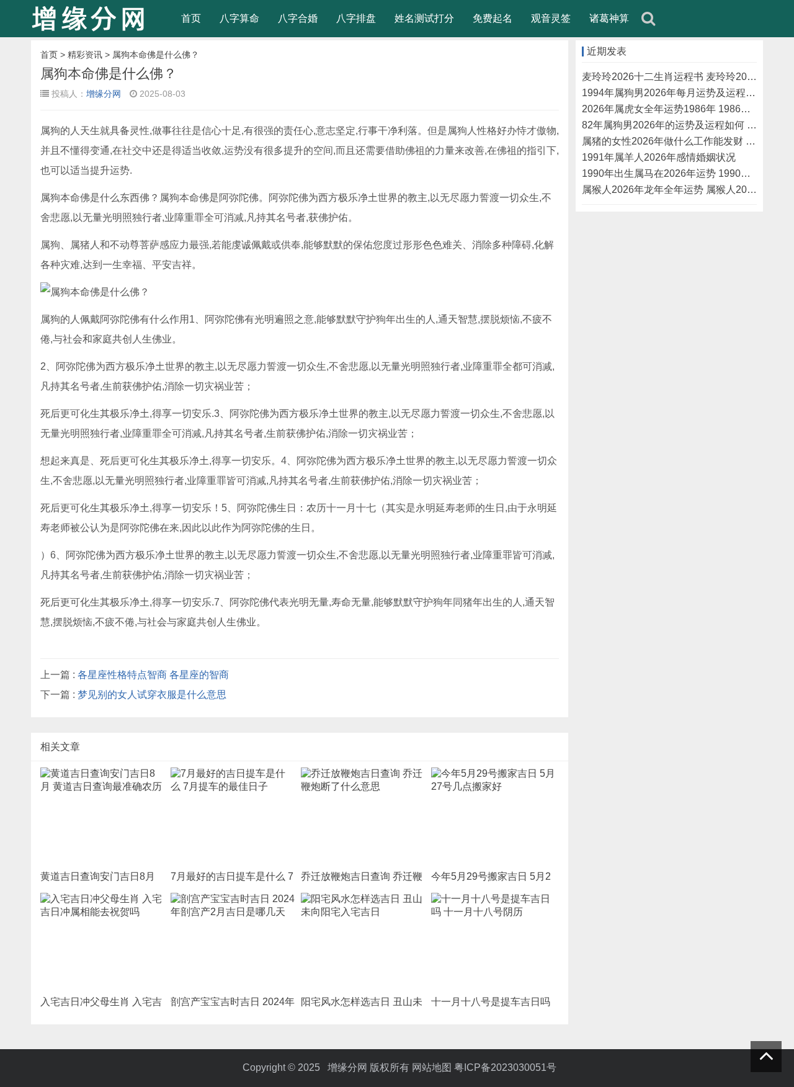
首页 (191, 18)
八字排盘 (356, 18)
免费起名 (492, 18)
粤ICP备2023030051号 (505, 1067)
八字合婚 (298, 18)
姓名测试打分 (424, 18)
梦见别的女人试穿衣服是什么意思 (152, 694)
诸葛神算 (609, 18)
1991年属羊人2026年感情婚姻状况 (659, 157)
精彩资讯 (85, 55)
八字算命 (239, 18)
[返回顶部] (766, 1056)
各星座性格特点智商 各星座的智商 (153, 674)
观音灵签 (551, 18)
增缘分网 (103, 94)
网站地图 (432, 1067)
